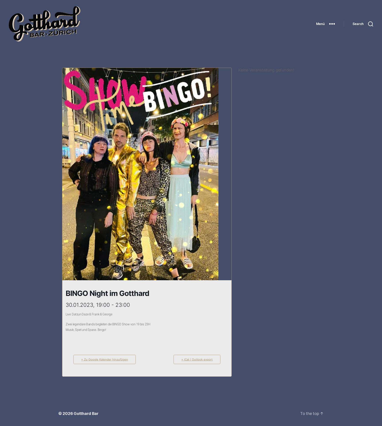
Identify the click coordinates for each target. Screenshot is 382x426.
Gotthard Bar (86, 413)
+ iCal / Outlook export (197, 359)
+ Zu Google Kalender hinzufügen (104, 359)
